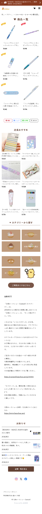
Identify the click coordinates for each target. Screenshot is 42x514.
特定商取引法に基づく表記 (11, 495)
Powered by (18, 503)
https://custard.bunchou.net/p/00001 (19, 377)
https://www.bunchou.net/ (14, 413)
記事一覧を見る (21, 469)
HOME (2, 15)
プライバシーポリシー (10, 492)
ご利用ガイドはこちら (21, 285)
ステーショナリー (9, 15)
